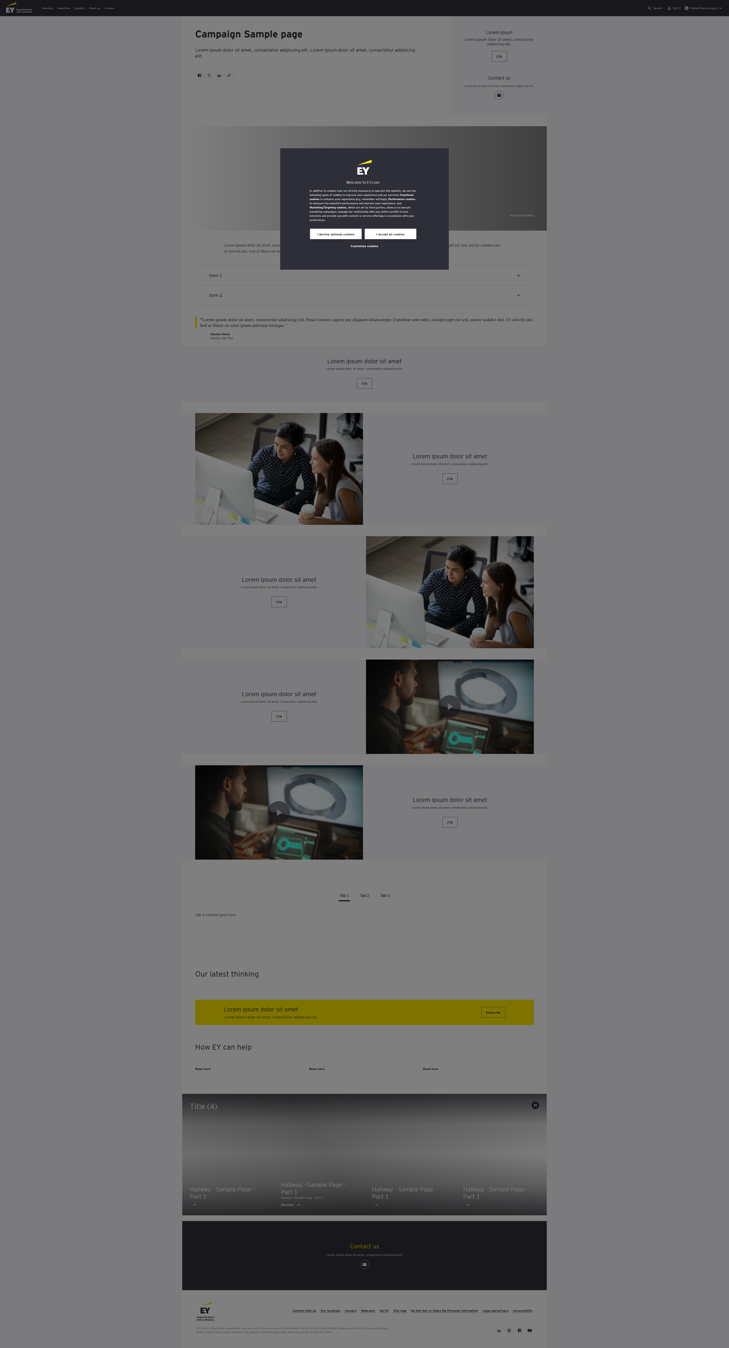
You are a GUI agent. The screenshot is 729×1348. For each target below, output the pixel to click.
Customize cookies (364, 246)
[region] (364, 209)
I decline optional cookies (335, 234)
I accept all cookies (390, 234)
